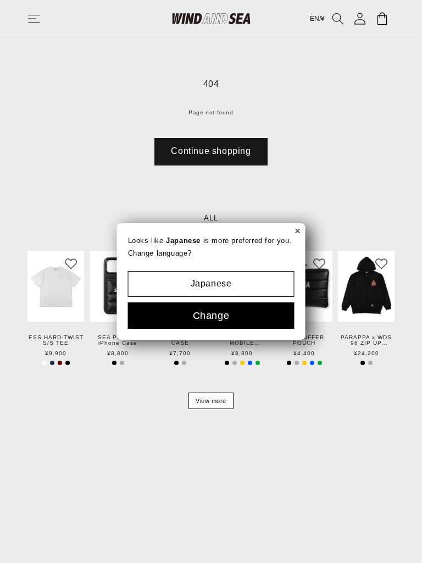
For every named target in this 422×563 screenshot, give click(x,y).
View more (211, 401)
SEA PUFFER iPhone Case (118, 340)
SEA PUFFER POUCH (304, 340)
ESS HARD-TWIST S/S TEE (56, 340)
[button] (45, 19)
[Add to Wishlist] (71, 264)
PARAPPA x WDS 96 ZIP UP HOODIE (366, 340)
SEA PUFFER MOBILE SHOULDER (242, 340)
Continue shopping (211, 151)
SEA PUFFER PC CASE (180, 340)
